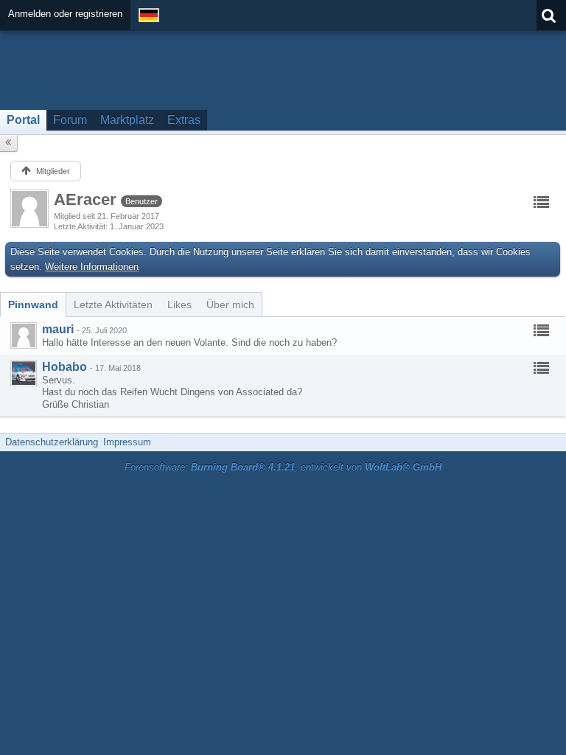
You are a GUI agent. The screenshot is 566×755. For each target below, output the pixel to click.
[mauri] (23, 335)
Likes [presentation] (179, 304)
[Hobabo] (23, 373)
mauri (58, 329)
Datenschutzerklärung (51, 442)
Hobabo (64, 367)
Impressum (127, 442)
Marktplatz (127, 120)
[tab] (33, 304)
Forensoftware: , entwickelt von (283, 467)
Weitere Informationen (92, 266)
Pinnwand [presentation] (33, 304)
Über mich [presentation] (230, 304)
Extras (183, 120)
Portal (23, 120)
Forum (70, 120)
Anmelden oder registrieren (65, 13)
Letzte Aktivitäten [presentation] (113, 304)
